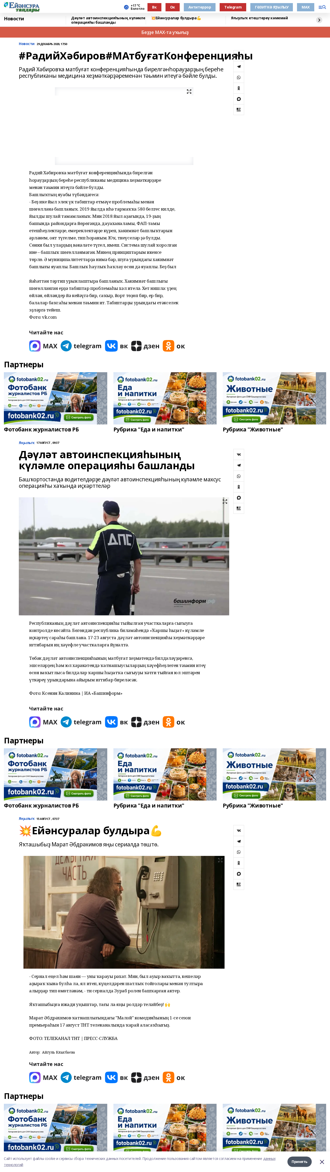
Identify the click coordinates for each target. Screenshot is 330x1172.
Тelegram (233, 7)
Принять (300, 1161)
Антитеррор (199, 7)
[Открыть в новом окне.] (43, 346)
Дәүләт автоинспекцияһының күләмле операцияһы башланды (108, 20)
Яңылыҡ (26, 443)
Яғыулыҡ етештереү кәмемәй (259, 18)
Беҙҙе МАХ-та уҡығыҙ (164, 32)
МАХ (306, 7)
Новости (14, 19)
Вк (154, 7)
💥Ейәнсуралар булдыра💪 (176, 18)
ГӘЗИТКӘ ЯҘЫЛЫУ (271, 7)
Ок (172, 7)
